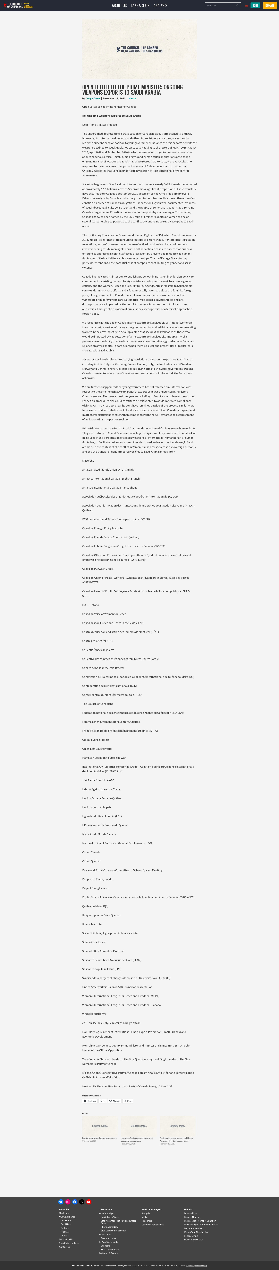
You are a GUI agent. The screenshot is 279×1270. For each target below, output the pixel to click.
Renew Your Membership (196, 1232)
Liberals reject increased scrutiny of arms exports (99, 1138)
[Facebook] (74, 1201)
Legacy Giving (191, 1235)
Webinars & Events (108, 1253)
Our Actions (105, 1234)
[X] (81, 1201)
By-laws (65, 1228)
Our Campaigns (107, 1213)
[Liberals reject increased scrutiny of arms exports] (100, 1126)
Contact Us (64, 1246)
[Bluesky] (60, 1201)
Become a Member (193, 1228)
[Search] (237, 5)
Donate (188, 1209)
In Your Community (108, 1241)
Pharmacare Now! (109, 1226)
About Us (119, 5)
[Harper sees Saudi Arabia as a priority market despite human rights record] (139, 1126)
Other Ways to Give (193, 1239)
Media (132, 98)
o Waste (116, 1217)
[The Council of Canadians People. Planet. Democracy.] (18, 5)
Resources (147, 1220)
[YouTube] (88, 1201)
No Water (106, 1217)
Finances (65, 1231)
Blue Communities (110, 1249)
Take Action (140, 5)
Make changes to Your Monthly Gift (201, 1224)
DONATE (269, 5)
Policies (65, 1235)
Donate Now (190, 1213)
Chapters (105, 1245)
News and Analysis (151, 1209)
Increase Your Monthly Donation (200, 1220)
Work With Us (66, 1239)
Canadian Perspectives (153, 1224)
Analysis (160, 5)
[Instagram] (67, 1201)
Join (255, 5)
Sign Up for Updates (69, 1243)
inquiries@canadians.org (196, 1265)
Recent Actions (108, 1238)
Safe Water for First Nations (115, 1220)
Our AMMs (66, 1224)
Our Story (64, 1212)
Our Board (66, 1220)
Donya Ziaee (93, 98)
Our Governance (67, 1216)
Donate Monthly (192, 1217)
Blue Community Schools (113, 1230)
